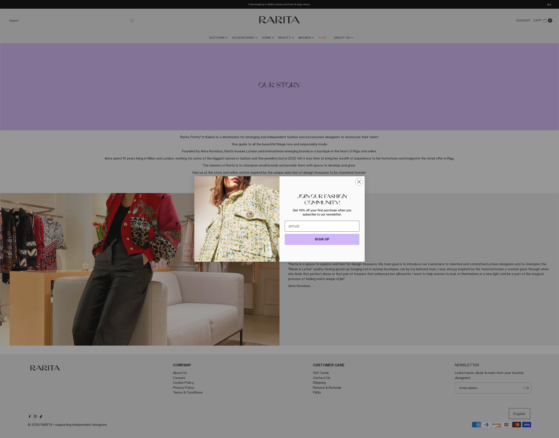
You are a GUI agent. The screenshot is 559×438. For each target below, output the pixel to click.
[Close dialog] (359, 182)
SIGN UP (322, 239)
